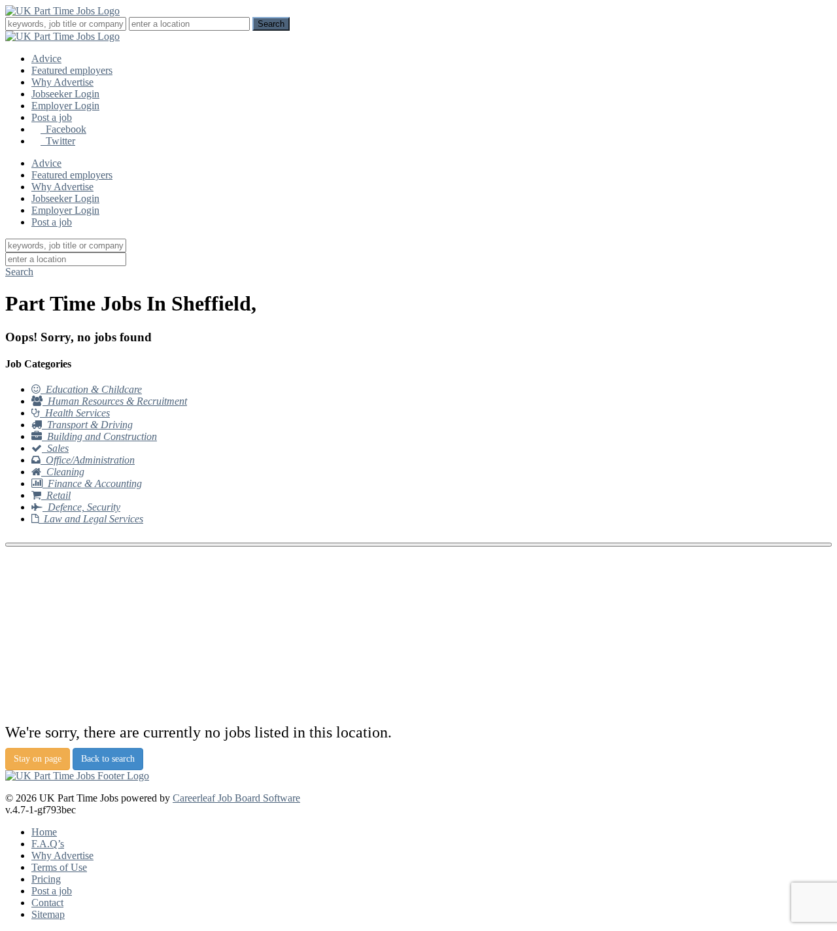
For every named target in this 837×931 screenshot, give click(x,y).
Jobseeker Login (65, 93)
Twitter (58, 140)
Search (19, 271)
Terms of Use (59, 867)
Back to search (108, 759)
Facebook (63, 129)
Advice (46, 58)
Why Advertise (62, 82)
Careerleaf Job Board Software (236, 798)
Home (44, 832)
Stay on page (37, 759)
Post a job (51, 117)
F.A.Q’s (47, 843)
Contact (47, 902)
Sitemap (48, 914)
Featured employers (71, 70)
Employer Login (65, 105)
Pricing (46, 879)
